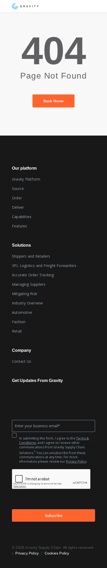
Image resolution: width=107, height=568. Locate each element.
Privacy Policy (76, 461)
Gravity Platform (26, 179)
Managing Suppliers (29, 284)
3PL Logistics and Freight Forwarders (44, 265)
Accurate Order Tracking (33, 274)
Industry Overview (27, 303)
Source (18, 188)
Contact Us (21, 361)
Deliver (18, 207)
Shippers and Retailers (31, 256)
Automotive (22, 312)
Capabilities (21, 216)
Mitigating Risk (24, 293)
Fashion (18, 321)
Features (19, 226)
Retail (17, 331)
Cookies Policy (57, 553)
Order (17, 197)
